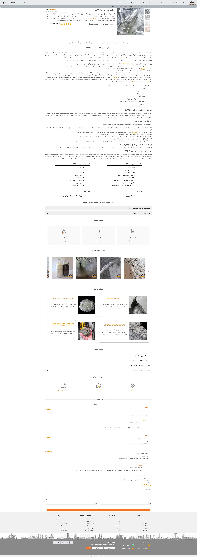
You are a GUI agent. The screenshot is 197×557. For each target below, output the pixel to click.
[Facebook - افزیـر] (71, 542)
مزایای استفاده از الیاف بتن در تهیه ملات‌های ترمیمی (63, 324)
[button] (99, 282)
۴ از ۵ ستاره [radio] (144, 485)
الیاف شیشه (134, 132)
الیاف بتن (143, 68)
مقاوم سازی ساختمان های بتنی (61, 521)
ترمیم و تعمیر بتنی (63, 530)
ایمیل (95, 503)
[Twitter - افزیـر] (63, 542)
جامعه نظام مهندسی (117, 526)
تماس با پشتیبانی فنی (64, 390)
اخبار (120, 530)
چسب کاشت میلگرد (90, 526)
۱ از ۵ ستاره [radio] (151, 485)
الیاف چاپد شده (93, 19)
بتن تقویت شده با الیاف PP (114, 299)
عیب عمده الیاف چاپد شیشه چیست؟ (141, 370)
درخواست (98, 241)
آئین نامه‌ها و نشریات (117, 521)
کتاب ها (119, 523)
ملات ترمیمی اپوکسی (90, 523)
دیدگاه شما (148, 489)
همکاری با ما (145, 526)
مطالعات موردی (144, 521)
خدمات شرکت (144, 519)
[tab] (96, 405)
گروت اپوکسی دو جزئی (89, 530)
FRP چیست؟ (64, 523)
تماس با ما (145, 530)
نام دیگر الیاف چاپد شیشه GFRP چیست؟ (139, 356)
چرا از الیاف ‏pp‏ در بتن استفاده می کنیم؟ (114, 324)
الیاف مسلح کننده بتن (126, 7)
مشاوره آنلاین (98, 390)
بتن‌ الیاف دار (114, 77)
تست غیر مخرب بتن (63, 528)
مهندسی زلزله (118, 528)
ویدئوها (119, 519)
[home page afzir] (192, 2)
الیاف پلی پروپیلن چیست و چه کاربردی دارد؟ (63, 299)
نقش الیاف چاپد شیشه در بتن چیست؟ (140, 365)
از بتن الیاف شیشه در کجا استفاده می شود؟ (139, 361)
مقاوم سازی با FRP (163, 3)
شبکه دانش (123, 3)
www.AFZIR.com (103, 556)
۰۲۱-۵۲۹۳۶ (23, 3)
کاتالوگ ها (145, 523)
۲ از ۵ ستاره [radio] (149, 485)
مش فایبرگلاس (91, 528)
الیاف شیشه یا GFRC (128, 64)
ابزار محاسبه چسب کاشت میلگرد (61, 519)
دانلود (133, 241)
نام (150, 503)
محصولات (182, 3)
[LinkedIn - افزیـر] (59, 542)
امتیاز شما (149, 483)
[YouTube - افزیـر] (55, 542)
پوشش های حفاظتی (133, 3)
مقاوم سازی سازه (173, 3)
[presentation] (148, 271)
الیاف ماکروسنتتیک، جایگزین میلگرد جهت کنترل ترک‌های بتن (133, 82)
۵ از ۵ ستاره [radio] (142, 485)
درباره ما (145, 528)
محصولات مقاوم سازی (136, 7)
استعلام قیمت (133, 390)
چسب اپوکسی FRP (90, 521)
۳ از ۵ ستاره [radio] (147, 485)
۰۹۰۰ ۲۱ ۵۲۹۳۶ (12, 3)
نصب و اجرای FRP (63, 526)
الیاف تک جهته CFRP (90, 519)
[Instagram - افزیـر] (67, 542)
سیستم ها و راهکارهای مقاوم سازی (148, 3)
